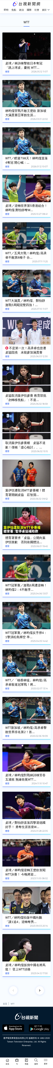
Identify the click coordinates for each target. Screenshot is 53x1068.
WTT (12, 1003)
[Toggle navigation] (45, 1060)
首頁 (5, 1003)
